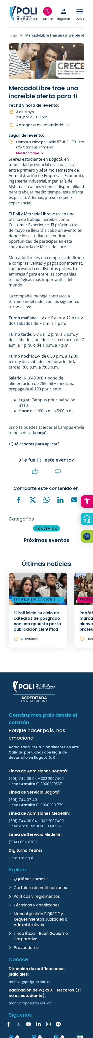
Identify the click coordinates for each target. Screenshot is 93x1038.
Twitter (19, 1024)
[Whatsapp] (47, 500)
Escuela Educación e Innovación (37, 600)
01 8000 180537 (49, 783)
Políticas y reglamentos (37, 896)
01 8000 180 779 (49, 804)
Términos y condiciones (37, 905)
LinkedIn (38, 1024)
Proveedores (26, 947)
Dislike (57, 471)
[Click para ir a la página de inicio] (23, 13)
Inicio (13, 35)
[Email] (74, 500)
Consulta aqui (21, 857)
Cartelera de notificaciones (40, 888)
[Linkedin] (60, 500)
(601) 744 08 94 (23, 778)
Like (35, 471)
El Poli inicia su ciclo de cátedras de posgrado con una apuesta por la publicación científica (37, 621)
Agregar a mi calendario (39, 125)
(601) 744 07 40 (23, 799)
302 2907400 (52, 778)
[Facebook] (19, 500)
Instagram (48, 1024)
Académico (46, 528)
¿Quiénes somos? (31, 879)
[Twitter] (33, 500)
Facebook (9, 1024)
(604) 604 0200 (23, 842)
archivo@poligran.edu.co (30, 981)
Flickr (58, 1024)
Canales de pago (88, 537)
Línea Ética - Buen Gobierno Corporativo (41, 936)
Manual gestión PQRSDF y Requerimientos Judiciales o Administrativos (40, 919)
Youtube (28, 1024)
